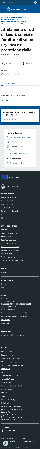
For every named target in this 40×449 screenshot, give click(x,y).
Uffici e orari (5, 319)
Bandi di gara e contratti (8, 19)
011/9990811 (13, 307)
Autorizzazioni (6, 236)
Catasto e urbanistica (8, 240)
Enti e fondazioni (7, 204)
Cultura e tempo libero (9, 243)
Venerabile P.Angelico (8, 379)
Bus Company (6, 368)
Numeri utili (5, 323)
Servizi (25, 438)
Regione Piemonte (8, 2)
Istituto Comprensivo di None (11, 386)
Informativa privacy (8, 399)
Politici (3, 214)
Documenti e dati (7, 200)
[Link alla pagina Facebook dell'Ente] (2, 430)
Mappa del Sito (29, 441)
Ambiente (4, 229)
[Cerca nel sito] (33, 9)
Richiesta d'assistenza (9, 419)
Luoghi (3, 284)
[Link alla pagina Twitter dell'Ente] (6, 430)
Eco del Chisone (6, 389)
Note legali (5, 403)
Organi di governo (7, 207)
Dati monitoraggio (7, 438)
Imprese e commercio (8, 253)
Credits (12, 441)
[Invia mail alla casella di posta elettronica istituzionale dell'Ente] (17, 313)
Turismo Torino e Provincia (10, 375)
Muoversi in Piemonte (9, 362)
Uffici (3, 218)
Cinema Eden (6, 382)
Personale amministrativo (10, 211)
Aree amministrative (8, 197)
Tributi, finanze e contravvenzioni (12, 260)
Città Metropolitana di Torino (11, 358)
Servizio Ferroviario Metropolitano (13, 365)
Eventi (3, 287)
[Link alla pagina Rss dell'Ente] (14, 430)
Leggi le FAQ (5, 412)
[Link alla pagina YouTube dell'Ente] (10, 430)
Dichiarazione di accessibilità (11, 406)
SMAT (3, 396)
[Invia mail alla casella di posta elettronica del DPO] (16, 335)
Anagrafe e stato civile (9, 233)
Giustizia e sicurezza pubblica (11, 250)
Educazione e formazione (10, 246)
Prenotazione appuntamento (11, 417)
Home (3, 17)
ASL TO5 (4, 392)
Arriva (3, 372)
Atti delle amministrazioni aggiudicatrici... (14, 22)
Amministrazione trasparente (16, 17)
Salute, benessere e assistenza (12, 257)
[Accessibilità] (5, 443)
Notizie (3, 272)
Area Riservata (6, 351)
